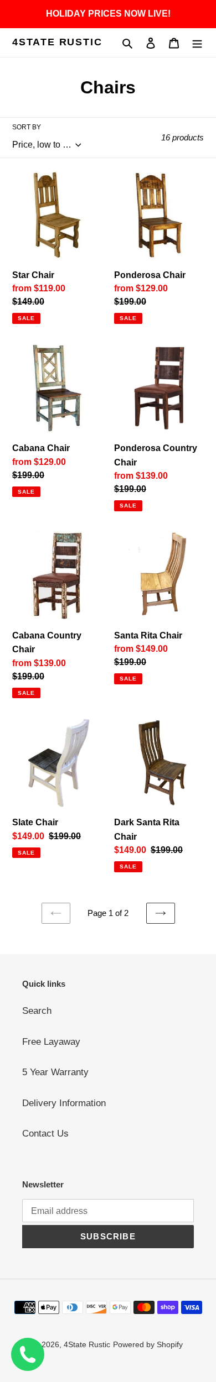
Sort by (26, 127)
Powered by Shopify (148, 1344)
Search (37, 1011)
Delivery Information (64, 1103)
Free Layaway (51, 1041)
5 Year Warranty (55, 1072)
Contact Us (45, 1133)
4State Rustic (57, 42)
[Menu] (197, 42)
